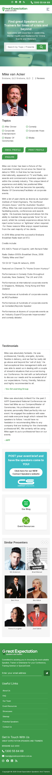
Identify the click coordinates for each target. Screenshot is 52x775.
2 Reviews (40, 78)
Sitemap (6, 716)
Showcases (7, 711)
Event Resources (10, 706)
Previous (42, 542)
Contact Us (7, 727)
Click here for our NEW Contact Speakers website (26, 472)
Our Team (7, 701)
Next (46, 542)
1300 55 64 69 (41, 2)
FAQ (4, 696)
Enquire (9, 157)
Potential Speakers (10, 722)
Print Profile (36, 150)
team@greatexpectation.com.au (18, 756)
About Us (6, 691)
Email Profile (13, 150)
